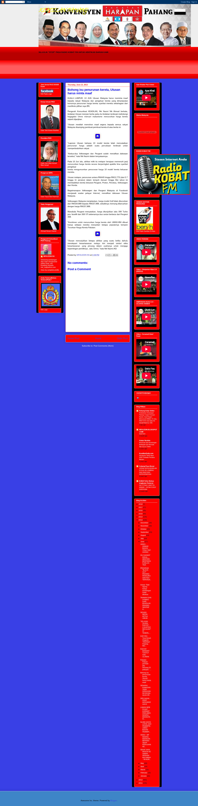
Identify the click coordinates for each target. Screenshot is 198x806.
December (145, 523)
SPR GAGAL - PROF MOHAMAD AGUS (145, 701)
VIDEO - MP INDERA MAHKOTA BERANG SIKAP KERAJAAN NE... (145, 740)
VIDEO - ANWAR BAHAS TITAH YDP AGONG (145, 548)
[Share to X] (111, 255)
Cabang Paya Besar (146, 466)
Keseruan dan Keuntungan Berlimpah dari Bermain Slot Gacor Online (148, 444)
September (145, 532)
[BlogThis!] (109, 255)
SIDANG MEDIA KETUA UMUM (144, 615)
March (143, 770)
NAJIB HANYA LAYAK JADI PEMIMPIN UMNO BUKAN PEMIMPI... (145, 727)
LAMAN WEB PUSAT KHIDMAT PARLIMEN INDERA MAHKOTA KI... (145, 713)
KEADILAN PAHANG (63, 11)
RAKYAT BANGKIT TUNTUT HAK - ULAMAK (144, 653)
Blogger (113, 800)
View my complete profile (50, 270)
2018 (141, 504)
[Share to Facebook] (114, 255)
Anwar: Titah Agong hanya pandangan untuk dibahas (145, 589)
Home (98, 338)
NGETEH (142, 434)
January (144, 776)
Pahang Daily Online (146, 411)
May (142, 763)
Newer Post (73, 338)
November (145, 526)
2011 (141, 783)
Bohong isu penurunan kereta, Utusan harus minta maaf (145, 677)
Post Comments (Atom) (104, 346)
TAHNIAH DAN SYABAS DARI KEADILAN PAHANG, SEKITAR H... (145, 603)
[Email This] (106, 255)
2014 (141, 517)
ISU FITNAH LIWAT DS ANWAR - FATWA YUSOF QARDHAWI (147, 487)
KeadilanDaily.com (146, 453)
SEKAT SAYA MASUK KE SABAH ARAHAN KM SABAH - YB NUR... (145, 754)
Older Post (122, 338)
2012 (141, 780)
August (143, 535)
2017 (141, 507)
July (142, 538)
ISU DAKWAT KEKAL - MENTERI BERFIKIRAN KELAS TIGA (145, 560)
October (144, 529)
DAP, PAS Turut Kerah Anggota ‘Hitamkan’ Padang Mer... (145, 641)
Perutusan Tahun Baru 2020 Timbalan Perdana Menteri (147, 457)
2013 (141, 520)
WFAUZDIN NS (49, 256)
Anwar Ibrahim (144, 440)
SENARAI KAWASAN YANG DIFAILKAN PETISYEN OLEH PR (145, 690)
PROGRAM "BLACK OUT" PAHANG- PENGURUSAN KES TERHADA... (145, 575)
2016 (141, 510)
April (142, 767)
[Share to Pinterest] (117, 255)
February (144, 773)
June (143, 542)
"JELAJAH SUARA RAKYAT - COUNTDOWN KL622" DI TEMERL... (145, 627)
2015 (141, 514)
